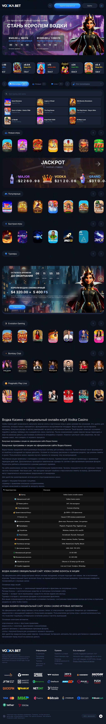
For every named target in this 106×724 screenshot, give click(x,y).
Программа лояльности (40, 657)
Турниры (39, 661)
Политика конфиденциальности (62, 660)
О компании (40, 653)
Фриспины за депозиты (40, 664)
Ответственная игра (62, 656)
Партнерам (58, 663)
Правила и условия (61, 653)
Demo (7, 153)
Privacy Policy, (78, 661)
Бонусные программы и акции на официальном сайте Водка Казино (29, 441)
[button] (4, 84)
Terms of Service (88, 661)
